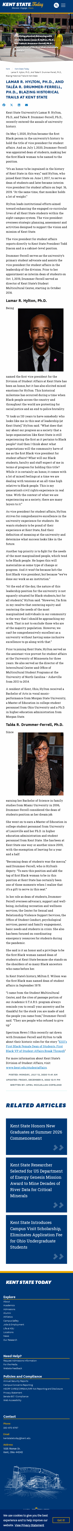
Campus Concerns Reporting (18, 1385)
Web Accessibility (12, 1400)
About (6, 1301)
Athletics (8, 1316)
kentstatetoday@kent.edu (17, 1438)
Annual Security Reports (15, 1381)
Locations (8, 1332)
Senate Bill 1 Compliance (15, 1396)
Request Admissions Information (20, 1360)
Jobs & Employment (13, 1324)
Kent (8, 68)
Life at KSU (8, 1328)
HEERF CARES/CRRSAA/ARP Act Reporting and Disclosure (33, 1388)
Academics (9, 1305)
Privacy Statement (12, 1392)
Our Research (10, 1340)
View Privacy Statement (29, 1525)
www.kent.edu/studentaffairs (26, 1067)
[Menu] (63, 5)
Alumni (7, 1313)
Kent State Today (23, 5)
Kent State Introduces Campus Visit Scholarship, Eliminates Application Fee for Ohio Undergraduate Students (36, 1235)
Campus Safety (11, 1320)
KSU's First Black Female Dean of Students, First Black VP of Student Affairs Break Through (36, 1046)
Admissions (9, 1309)
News (6, 1336)
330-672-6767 (10, 1427)
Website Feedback (12, 1368)
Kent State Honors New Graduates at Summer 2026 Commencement (36, 1132)
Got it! (61, 1520)
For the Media (10, 1364)
